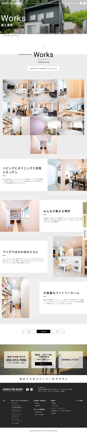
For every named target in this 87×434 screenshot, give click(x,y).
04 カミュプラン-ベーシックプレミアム (17, 419)
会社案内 (54, 403)
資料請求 (54, 413)
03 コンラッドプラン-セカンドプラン (16, 415)
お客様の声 (37, 405)
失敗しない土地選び (39, 414)
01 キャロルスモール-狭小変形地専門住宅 (16, 406)
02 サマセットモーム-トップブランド (16, 411)
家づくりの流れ (15, 423)
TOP (26, 3)
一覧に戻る (43, 331)
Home (4, 35)
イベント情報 (79, 400)
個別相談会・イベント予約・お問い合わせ (61, 410)
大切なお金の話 (38, 412)
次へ (58, 331)
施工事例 (8, 35)
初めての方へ (15, 403)
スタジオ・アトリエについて (58, 408)
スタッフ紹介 (55, 405)
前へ (29, 331)
